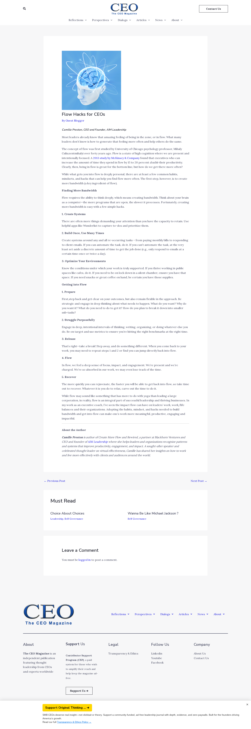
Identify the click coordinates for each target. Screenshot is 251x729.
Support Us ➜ (79, 690)
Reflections (76, 20)
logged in (85, 559)
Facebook (157, 662)
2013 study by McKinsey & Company (116, 158)
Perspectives (100, 20)
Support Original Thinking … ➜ (65, 708)
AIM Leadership (98, 441)
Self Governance (74, 518)
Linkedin (156, 653)
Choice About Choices (67, 513)
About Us (200, 653)
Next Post (199, 481)
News (159, 20)
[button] (24, 8)
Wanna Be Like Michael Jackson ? (153, 513)
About (175, 20)
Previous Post (54, 481)
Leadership (56, 518)
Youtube (156, 658)
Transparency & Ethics (123, 653)
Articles (141, 20)
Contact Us (201, 658)
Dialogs (123, 20)
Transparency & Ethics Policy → (71, 722)
